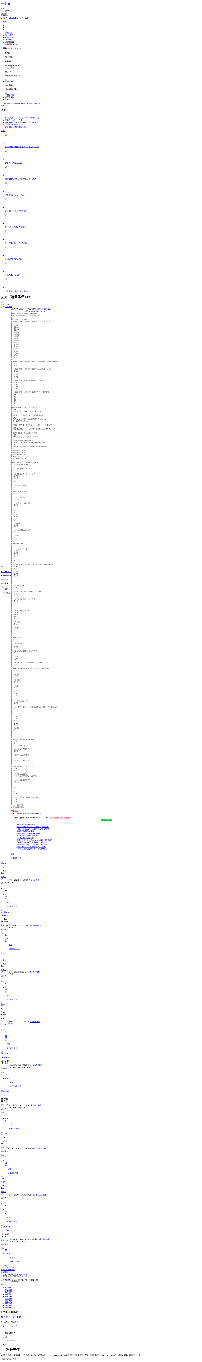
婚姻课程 (8, 1307)
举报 (19, 858)
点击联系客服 (12, 44)
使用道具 (14, 858)
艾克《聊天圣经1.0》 (33, 103)
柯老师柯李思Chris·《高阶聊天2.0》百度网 (21, 122)
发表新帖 (11, 1270)
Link (12, 1274)
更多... (3, 131)
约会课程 (8, 1294)
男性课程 (8, 1288)
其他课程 (49, 840)
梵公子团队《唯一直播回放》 (27, 847)
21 (7, 915)
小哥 (2, 568)
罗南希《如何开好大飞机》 (15, 125)
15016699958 (5, 1227)
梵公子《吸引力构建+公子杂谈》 (29, 827)
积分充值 (16, 1317)
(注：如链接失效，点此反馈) (60, 818)
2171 (2, 572)
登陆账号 (12, 18)
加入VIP (6, 1317)
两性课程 (8, 40)
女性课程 (8, 1299)
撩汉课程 (8, 1301)
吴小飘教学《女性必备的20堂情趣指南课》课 (22, 118)
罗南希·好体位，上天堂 (13, 120)
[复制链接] (8, 307)
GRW (3, 1005)
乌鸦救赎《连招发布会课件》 (27, 849)
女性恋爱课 (9, 37)
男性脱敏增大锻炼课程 (25, 833)
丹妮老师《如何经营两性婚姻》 (28, 842)
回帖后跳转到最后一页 (29, 1280)
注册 (26, 18)
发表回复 (15, 1280)
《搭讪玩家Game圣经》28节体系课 (29, 829)
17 (4, 1182)
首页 (8, 33)
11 (4, 960)
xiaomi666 (4, 1134)
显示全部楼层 (38, 309)
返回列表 (4, 1270)
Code (21, 1274)
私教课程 (30, 831)
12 (5, 867)
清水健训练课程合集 (24, 836)
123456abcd (5, 912)
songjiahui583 (5, 1053)
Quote (17, 1274)
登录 (21, 1276)
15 (5, 915)
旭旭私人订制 (22, 831)
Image (9, 1274)
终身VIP (4, 1069)
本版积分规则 (6, 1280)
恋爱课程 (8, 1303)
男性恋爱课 (9, 35)
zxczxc (3, 1178)
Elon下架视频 (21, 838)
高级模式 (4, 1272)
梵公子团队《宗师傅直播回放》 (28, 844)
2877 (9, 572)
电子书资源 (43, 849)
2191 (6, 572)
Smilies (25, 1274)
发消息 (7, 593)
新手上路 (4, 925)
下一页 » (4, 1265)
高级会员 (4, 579)
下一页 (13, 1267)
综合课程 (45, 827)
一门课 (3, 103)
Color (4, 1274)
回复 (39, 813)
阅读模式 (47, 309)
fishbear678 (5, 1092)
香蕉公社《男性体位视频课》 (16, 127)
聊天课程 (20, 103)
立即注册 (27, 1276)
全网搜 (4, 13)
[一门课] (5, 3)
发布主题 (4, 106)
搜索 (2, 9)
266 (5, 1057)
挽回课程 (8, 1305)
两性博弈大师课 (22, 824)
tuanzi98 (4, 863)
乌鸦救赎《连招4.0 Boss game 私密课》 (31, 840)
